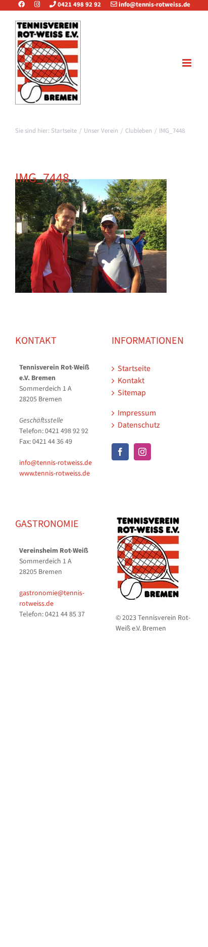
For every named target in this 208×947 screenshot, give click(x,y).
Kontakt (131, 380)
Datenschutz (139, 425)
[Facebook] (25, 4)
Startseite (134, 368)
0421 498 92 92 (78, 4)
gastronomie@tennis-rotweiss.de (51, 598)
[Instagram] (37, 4)
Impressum (137, 412)
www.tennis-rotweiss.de (54, 473)
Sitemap (132, 392)
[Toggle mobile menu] (187, 63)
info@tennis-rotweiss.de (153, 4)
